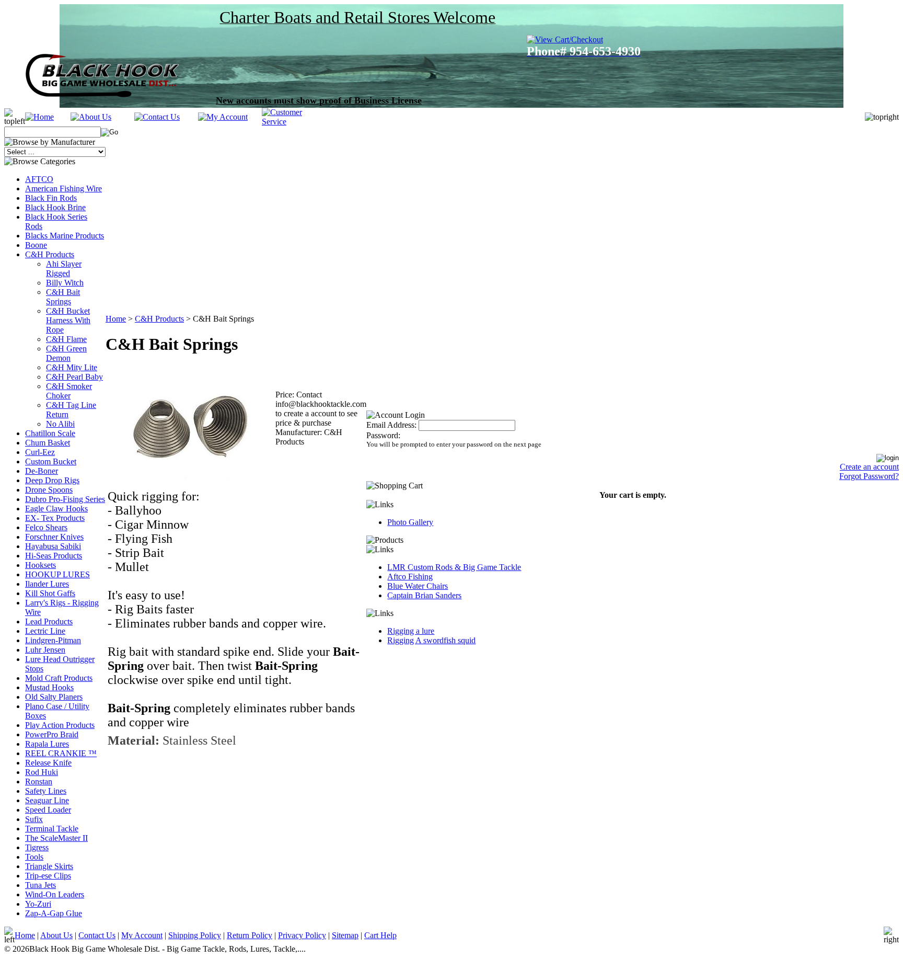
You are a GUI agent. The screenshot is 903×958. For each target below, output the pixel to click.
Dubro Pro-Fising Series (65, 499)
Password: (383, 435)
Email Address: (391, 424)
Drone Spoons (49, 489)
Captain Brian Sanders (424, 595)
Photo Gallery (410, 522)
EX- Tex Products (55, 518)
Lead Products (49, 621)
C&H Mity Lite (71, 367)
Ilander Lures (47, 583)
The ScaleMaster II (56, 838)
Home (116, 318)
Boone (36, 245)
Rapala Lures (47, 743)
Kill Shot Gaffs (50, 593)
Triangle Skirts (49, 866)
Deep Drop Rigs (52, 480)
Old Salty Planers (54, 696)
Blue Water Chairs (417, 585)
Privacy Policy (302, 935)
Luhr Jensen (45, 649)
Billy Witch (65, 282)
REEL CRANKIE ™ (61, 753)
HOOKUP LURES (57, 574)
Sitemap (345, 935)
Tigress (37, 847)
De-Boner (41, 470)
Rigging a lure (410, 630)
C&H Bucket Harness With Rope (68, 320)
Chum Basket (47, 442)
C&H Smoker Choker (69, 391)
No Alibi (60, 423)
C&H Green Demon (66, 353)
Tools (34, 856)
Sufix (34, 819)
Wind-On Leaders (54, 894)
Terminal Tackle (51, 828)
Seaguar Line (47, 800)
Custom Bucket (50, 461)
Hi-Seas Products (53, 555)
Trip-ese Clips (48, 875)
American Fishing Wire (63, 188)
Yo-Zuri (38, 903)
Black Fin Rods (51, 197)
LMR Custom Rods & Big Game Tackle (454, 567)
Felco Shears (46, 527)
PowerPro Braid (51, 734)
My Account (142, 935)
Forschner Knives (54, 536)
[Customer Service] (294, 121)
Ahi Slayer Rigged (64, 268)
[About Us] (91, 116)
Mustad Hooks (49, 687)
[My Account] (223, 116)
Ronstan (38, 781)
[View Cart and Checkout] (572, 39)
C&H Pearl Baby (74, 376)
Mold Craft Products (58, 678)
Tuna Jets (40, 885)
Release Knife (48, 762)
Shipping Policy (194, 935)
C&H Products (49, 254)
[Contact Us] (157, 116)
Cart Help (380, 935)
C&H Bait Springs (63, 297)
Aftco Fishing (410, 576)
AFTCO (39, 179)
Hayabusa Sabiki (53, 546)
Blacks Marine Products (64, 235)
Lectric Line (45, 630)
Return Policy (249, 935)
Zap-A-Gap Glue (53, 913)
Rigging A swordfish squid (431, 640)
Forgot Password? (869, 476)
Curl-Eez (40, 452)
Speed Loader (48, 809)
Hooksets (40, 565)
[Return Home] (39, 116)
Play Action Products (60, 725)
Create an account (869, 466)
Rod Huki (41, 772)
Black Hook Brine (55, 207)
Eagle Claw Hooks (56, 508)
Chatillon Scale (50, 433)
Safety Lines (45, 790)
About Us (56, 935)
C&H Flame (66, 339)
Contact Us (96, 935)
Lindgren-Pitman (53, 640)
